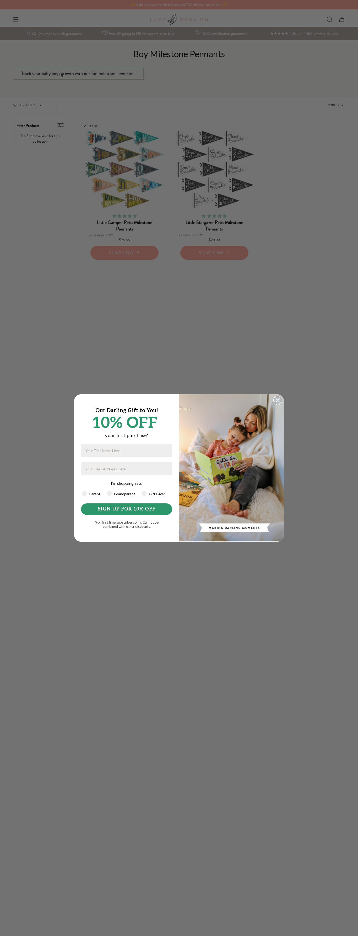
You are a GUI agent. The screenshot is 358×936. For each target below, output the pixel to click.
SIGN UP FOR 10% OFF (126, 509)
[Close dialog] (278, 400)
